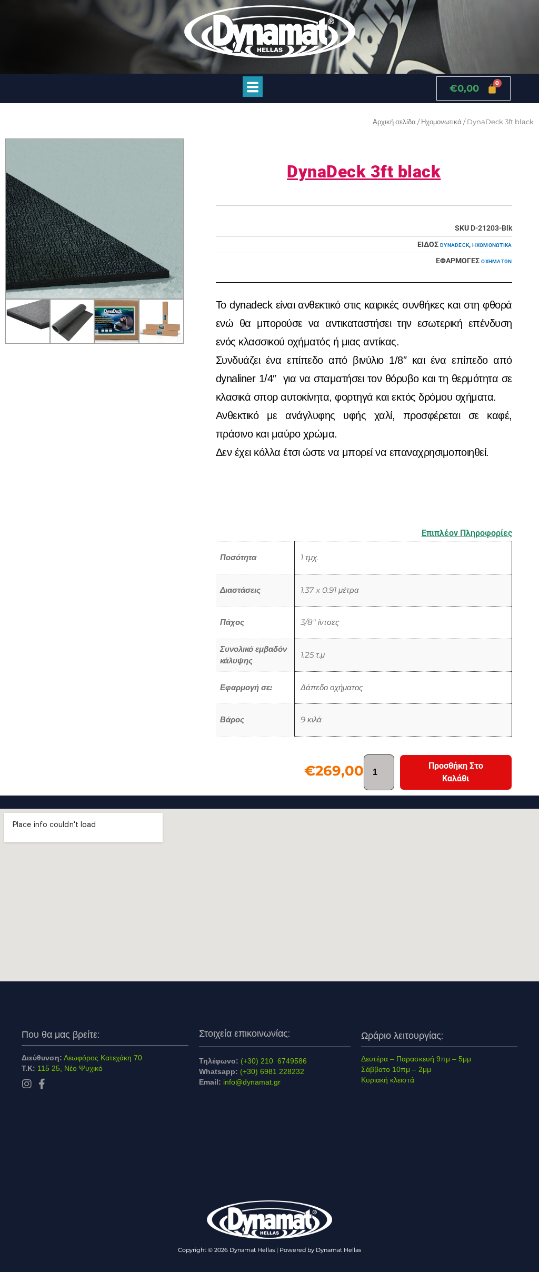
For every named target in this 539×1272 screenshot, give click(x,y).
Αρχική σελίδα (394, 121)
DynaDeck (454, 245)
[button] (252, 86)
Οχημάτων (496, 261)
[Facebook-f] (42, 1084)
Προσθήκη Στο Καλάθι (455, 772)
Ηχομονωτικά (441, 121)
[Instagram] (27, 1084)
